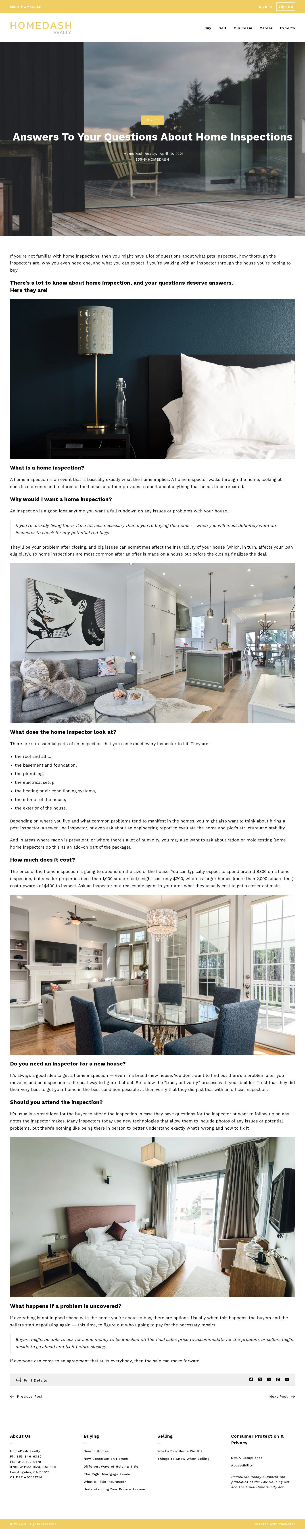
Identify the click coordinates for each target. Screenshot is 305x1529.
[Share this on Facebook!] (251, 1380)
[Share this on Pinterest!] (278, 1380)
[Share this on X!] (260, 1380)
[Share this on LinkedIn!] (269, 1380)
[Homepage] (40, 28)
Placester (287, 1524)
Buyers (152, 120)
